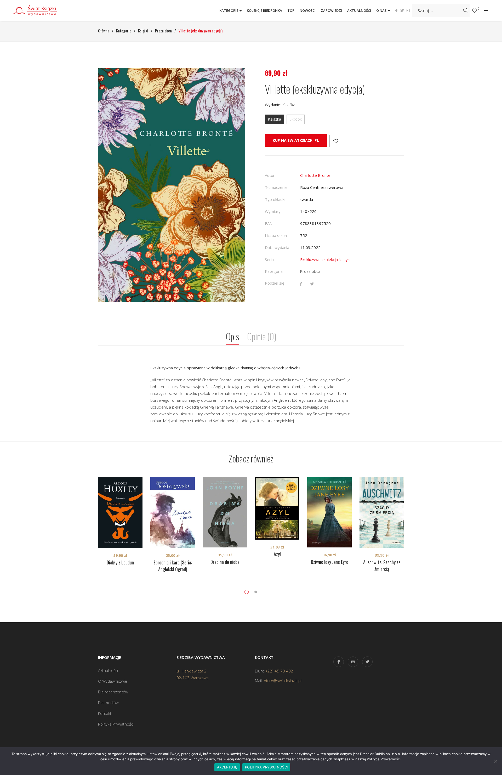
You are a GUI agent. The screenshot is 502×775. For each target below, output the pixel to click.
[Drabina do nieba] (225, 512)
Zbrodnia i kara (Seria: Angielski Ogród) (172, 566)
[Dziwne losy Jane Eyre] (329, 512)
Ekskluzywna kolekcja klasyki (325, 259)
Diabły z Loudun (120, 562)
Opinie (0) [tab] (261, 336)
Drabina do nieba (224, 561)
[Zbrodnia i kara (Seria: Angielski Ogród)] (172, 512)
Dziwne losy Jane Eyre (329, 561)
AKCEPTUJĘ (227, 767)
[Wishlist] (474, 10)
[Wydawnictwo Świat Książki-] (40, 10)
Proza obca (310, 271)
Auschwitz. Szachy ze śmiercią (382, 565)
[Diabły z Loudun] (120, 512)
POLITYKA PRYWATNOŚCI (266, 767)
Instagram (408, 10)
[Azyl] (277, 508)
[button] (236, 76)
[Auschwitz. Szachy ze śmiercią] (382, 512)
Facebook (396, 10)
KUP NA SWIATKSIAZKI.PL (296, 140)
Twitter (402, 10)
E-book (295, 119)
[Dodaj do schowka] (335, 141)
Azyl (277, 554)
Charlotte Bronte (315, 175)
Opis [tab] (232, 336)
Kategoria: (274, 271)
